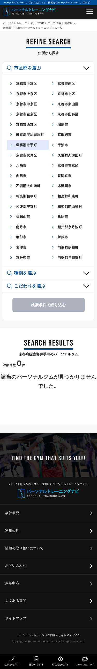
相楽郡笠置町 (26, 206)
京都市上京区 (26, 94)
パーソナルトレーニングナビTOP (23, 23)
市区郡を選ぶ (27, 67)
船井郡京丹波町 (70, 227)
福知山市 (23, 217)
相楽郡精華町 (26, 196)
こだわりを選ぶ (30, 285)
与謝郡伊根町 (68, 247)
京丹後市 (23, 257)
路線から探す (36, 664)
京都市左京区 (26, 114)
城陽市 (63, 124)
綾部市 (21, 237)
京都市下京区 (26, 83)
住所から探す (12, 664)
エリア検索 (54, 23)
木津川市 (65, 186)
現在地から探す (60, 664)
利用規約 (12, 530)
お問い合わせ (15, 565)
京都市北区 (66, 94)
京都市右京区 (68, 165)
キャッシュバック (85, 664)
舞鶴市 (63, 237)
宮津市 (21, 247)
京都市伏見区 (26, 155)
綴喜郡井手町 (26, 145)
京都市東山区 (68, 104)
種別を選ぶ (25, 272)
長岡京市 (65, 176)
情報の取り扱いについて (24, 548)
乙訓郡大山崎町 (28, 186)
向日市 (21, 176)
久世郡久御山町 (70, 155)
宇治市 (63, 145)
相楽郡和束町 (68, 196)
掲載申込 (12, 583)
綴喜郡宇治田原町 (30, 135)
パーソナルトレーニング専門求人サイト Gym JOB (49, 635)
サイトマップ (15, 618)
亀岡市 (63, 217)
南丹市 (21, 227)
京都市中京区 (26, 104)
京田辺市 (65, 135)
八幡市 (21, 165)
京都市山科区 (68, 114)
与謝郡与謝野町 (70, 257)
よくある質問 (15, 601)
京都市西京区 (26, 124)
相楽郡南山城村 (70, 206)
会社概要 (12, 513)
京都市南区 (66, 83)
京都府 (69, 23)
